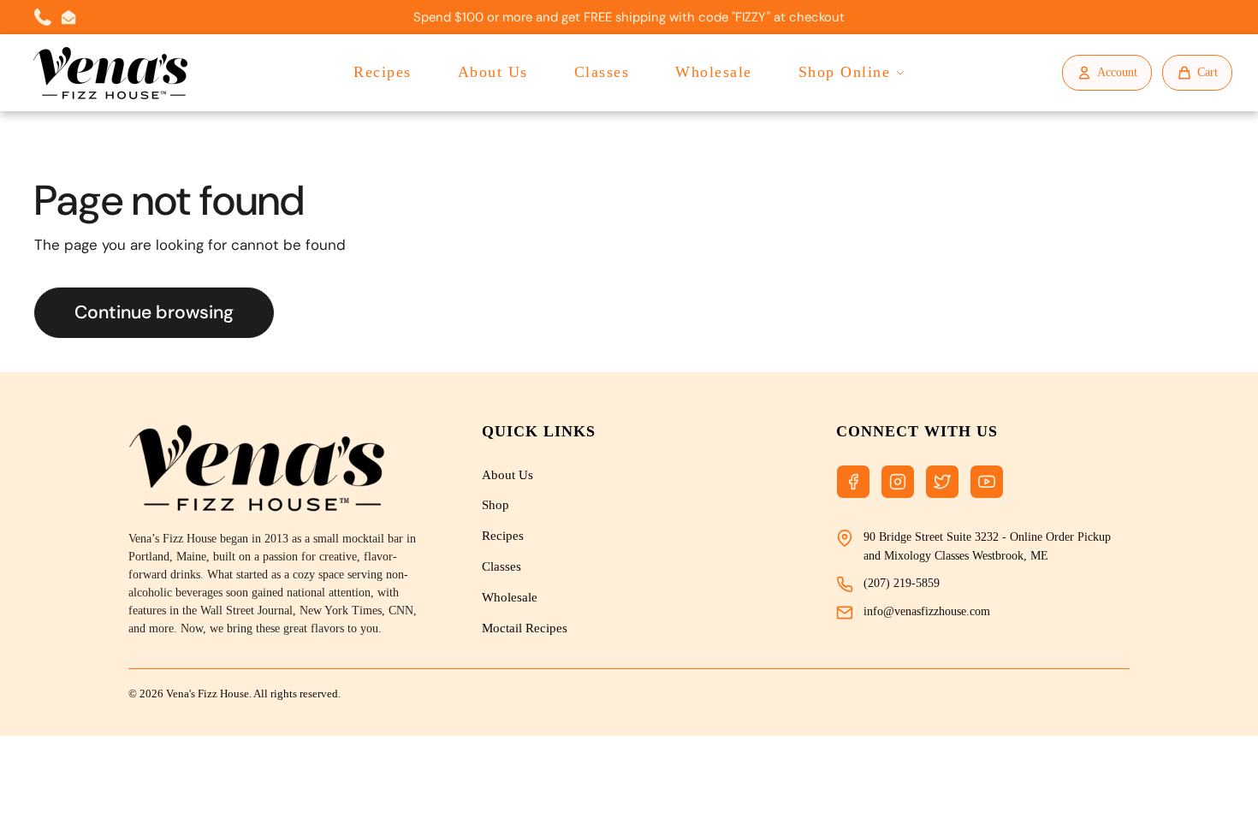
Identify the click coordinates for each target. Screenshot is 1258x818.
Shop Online (844, 71)
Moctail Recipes (524, 628)
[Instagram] (898, 482)
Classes (602, 71)
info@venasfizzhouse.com (926, 611)
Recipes (382, 71)
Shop (495, 505)
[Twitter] (942, 482)
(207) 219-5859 (901, 583)
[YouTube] (987, 482)
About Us (493, 71)
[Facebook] (853, 482)
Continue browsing (154, 312)
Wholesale (713, 71)
